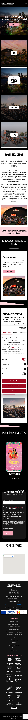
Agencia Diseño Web (14, 598)
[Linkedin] (18, 592)
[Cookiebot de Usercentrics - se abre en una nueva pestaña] (19, 328)
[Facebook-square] (10, 592)
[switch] (24, 364)
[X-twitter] (13, 592)
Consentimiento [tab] (6, 332)
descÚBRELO (14, 25)
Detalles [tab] (15, 332)
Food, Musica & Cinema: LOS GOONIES (14, 475)
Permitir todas (14, 380)
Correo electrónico (8, 500)
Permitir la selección (14, 385)
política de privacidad (16, 507)
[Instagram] (15, 592)
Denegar (14, 390)
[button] (2, 21)
